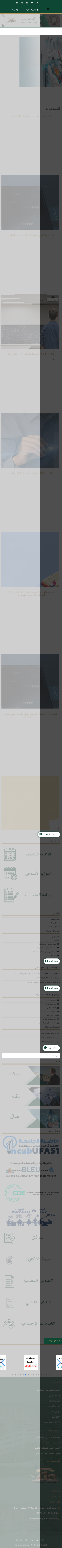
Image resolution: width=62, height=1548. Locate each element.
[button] (30, 343)
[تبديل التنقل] (48, 9)
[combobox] (31, 1055)
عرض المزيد (50, 834)
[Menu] (55, 31)
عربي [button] (14, 10)
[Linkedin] (27, 2)
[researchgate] (17, 2)
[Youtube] (32, 2)
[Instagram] (22, 2)
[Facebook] (42, 2)
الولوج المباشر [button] (32, 10)
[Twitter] (37, 2)
